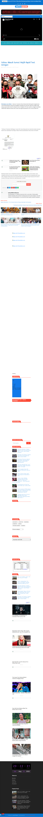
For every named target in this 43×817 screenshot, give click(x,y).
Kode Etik (14, 781)
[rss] (22, 4)
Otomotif (15, 523)
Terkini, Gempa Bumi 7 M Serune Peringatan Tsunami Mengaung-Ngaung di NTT (23, 582)
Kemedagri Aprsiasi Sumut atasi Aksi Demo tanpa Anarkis (30, 214)
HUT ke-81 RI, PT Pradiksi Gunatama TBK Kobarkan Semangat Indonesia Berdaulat (25, 1)
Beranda (14, 778)
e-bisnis (23, 525)
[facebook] (18, 4)
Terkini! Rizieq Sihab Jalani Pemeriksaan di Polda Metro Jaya (24, 474)
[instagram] (20, 4)
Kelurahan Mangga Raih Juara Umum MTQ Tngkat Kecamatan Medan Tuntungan (24, 465)
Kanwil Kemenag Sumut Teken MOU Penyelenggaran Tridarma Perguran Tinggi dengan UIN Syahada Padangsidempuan (10, 225)
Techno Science (16, 525)
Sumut (17, 67)
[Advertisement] (21, 53)
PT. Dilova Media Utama (30, 815)
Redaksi (13, 780)
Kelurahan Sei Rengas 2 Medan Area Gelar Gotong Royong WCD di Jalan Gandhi (24, 455)
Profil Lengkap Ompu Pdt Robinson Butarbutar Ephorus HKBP (24, 470)
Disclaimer (14, 783)
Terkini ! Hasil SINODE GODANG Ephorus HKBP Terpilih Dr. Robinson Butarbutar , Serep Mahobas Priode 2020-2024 (21, 480)
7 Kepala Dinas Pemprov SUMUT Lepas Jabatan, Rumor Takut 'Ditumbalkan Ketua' (10, 214)
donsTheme (15, 815)
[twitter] (25, 4)
